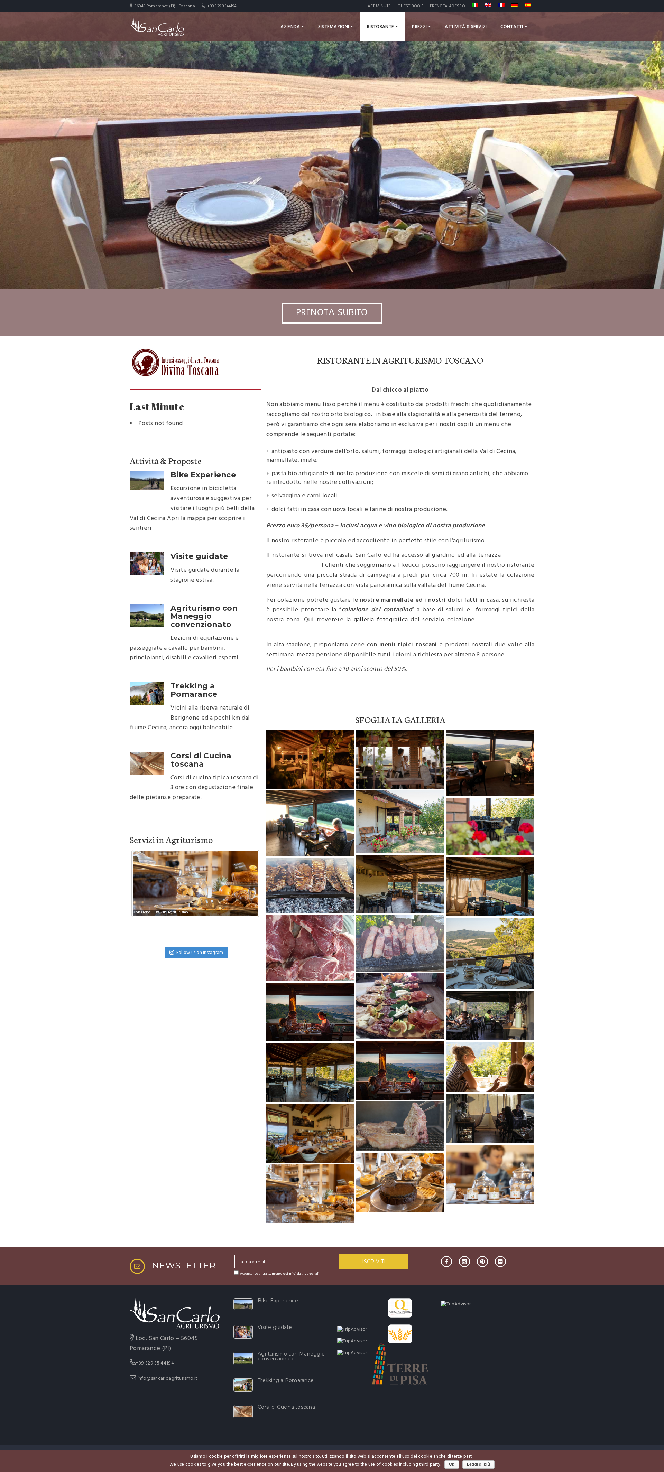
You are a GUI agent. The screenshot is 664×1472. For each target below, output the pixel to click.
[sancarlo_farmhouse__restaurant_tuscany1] (490, 886)
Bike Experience (203, 474)
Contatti (511, 26)
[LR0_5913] (490, 1174)
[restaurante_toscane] (490, 1118)
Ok (451, 1464)
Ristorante (380, 26)
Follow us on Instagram (199, 952)
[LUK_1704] (490, 1067)
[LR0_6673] (400, 759)
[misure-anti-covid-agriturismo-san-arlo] (310, 823)
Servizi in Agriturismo (171, 839)
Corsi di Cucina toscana (200, 759)
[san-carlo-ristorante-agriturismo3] (400, 884)
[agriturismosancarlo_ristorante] (400, 1070)
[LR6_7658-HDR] (310, 1133)
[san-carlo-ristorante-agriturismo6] (310, 948)
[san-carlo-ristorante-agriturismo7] (400, 1006)
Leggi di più (478, 1464)
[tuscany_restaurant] (310, 1012)
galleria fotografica (381, 620)
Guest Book (410, 6)
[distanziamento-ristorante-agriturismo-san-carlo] (490, 763)
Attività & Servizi (466, 26)
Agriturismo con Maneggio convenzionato (204, 616)
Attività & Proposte (165, 460)
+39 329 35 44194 (155, 1363)
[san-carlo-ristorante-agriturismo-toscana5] (400, 943)
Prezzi (419, 26)
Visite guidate (199, 556)
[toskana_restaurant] (490, 1016)
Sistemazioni (333, 26)
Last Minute (377, 6)
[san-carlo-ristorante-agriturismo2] (490, 953)
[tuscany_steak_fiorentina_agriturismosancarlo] (400, 1126)
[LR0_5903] (400, 1182)
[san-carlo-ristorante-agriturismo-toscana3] (310, 886)
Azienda (290, 26)
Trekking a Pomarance (193, 690)
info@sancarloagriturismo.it (168, 1378)
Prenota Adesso (447, 6)
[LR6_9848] (310, 759)
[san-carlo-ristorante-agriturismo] (400, 821)
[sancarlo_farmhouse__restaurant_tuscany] (310, 1072)
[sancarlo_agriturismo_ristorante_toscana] (490, 826)
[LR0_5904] (310, 1193)
